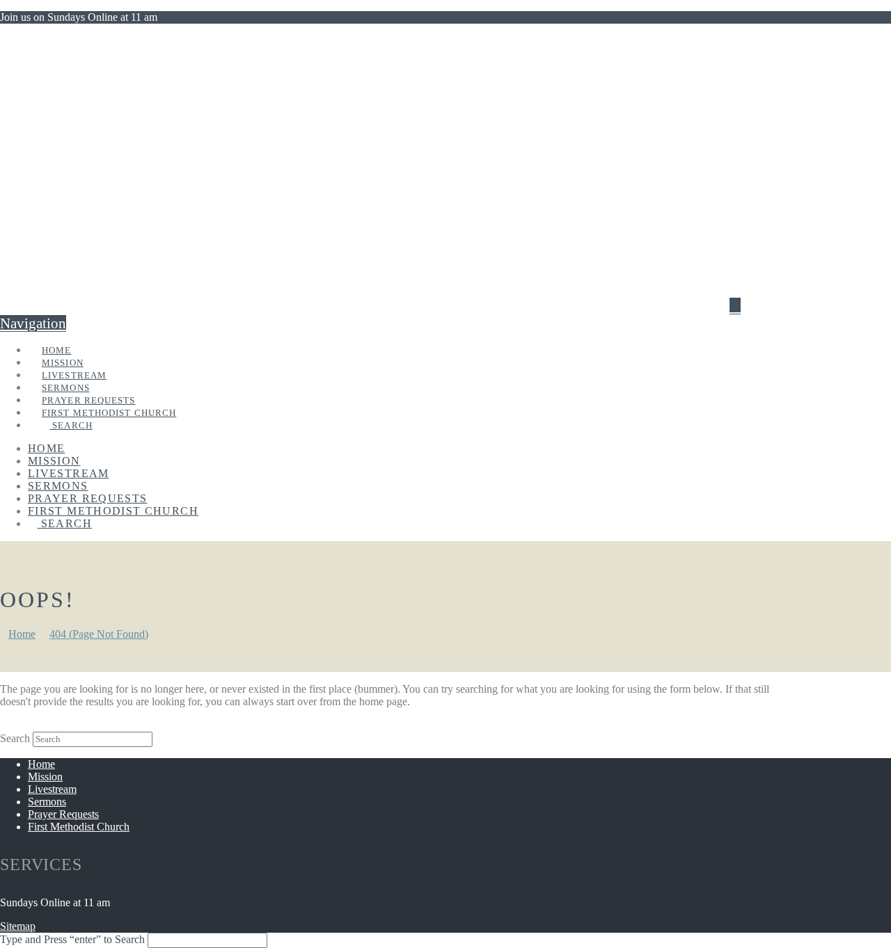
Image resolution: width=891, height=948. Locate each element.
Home (41, 764)
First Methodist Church (78, 827)
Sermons (47, 802)
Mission (45, 776)
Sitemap (18, 926)
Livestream (52, 789)
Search (15, 738)
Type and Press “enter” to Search (72, 939)
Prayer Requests (63, 814)
